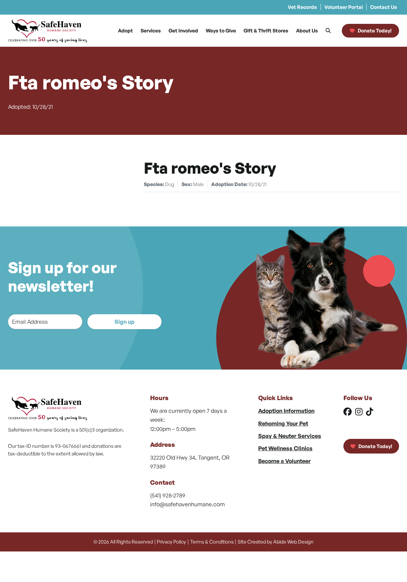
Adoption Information (286, 410)
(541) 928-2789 (167, 495)
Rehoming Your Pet (283, 423)
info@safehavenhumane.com (187, 504)
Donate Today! (374, 446)
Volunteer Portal (343, 7)
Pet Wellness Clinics (285, 448)
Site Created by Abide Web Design (276, 541)
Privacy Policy (171, 541)
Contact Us (383, 7)
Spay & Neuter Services (289, 435)
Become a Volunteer (284, 460)
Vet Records (302, 7)
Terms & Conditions (212, 541)
